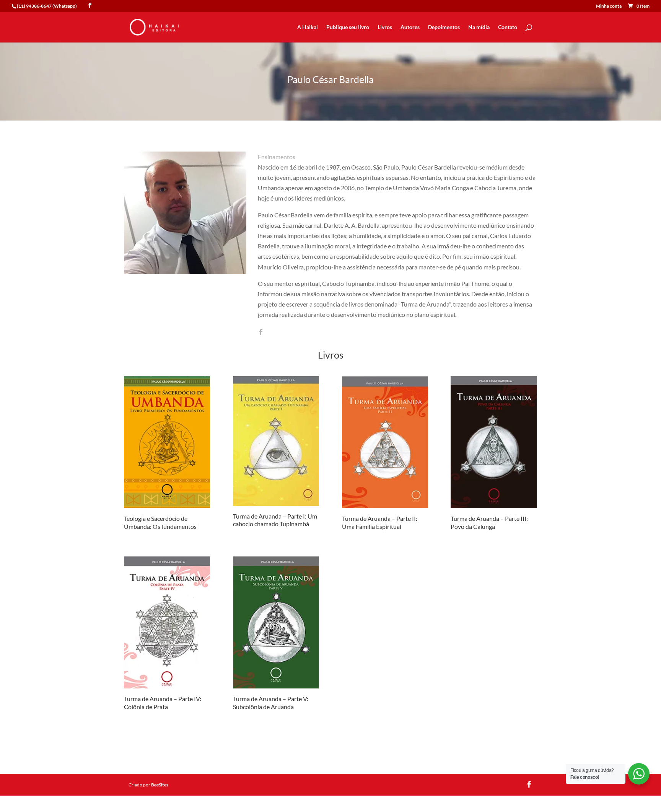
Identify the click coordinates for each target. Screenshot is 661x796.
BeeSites (159, 785)
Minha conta (609, 6)
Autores (410, 27)
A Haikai (307, 27)
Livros (385, 27)
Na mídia (479, 27)
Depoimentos (444, 27)
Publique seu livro (347, 27)
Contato (507, 27)
